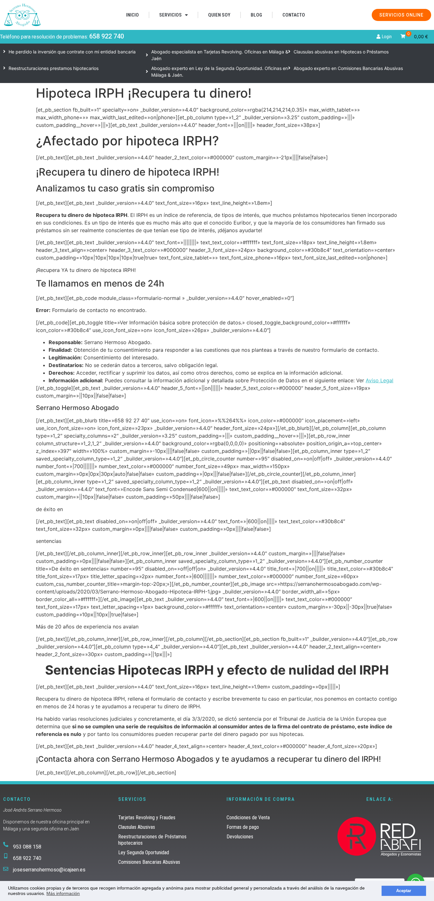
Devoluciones (240, 837)
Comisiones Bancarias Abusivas (149, 862)
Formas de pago (243, 827)
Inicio (132, 15)
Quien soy (219, 15)
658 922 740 (106, 36)
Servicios (170, 15)
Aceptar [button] (403, 891)
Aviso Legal (379, 380)
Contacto (293, 15)
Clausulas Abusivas (136, 827)
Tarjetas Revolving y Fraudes (146, 817)
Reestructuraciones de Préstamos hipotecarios (152, 840)
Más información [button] (63, 893)
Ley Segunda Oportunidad (143, 852)
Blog (256, 15)
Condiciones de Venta (248, 817)
